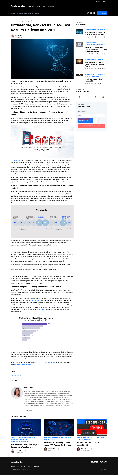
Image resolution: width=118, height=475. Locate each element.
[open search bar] (94, 13)
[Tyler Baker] (12, 451)
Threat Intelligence (49, 439)
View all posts (29, 410)
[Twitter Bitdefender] (87, 97)
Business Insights (33, 13)
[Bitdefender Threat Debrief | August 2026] (92, 427)
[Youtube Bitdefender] (103, 97)
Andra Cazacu (18, 35)
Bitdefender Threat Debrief (92, 76)
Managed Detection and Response (20, 441)
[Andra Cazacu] (12, 36)
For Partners (51, 6)
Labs (25, 13)
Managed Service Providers (18, 439)
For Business (41, 6)
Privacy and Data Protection (27, 437)
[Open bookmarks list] (91, 13)
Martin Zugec (51, 448)
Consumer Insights (17, 13)
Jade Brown (84, 448)
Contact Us (36, 466)
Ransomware (100, 59)
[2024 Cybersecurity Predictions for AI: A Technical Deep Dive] (79, 33)
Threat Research (101, 29)
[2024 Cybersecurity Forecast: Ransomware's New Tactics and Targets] (79, 64)
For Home (31, 6)
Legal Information (15, 466)
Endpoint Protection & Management (95, 44)
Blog (104, 1)
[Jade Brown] (78, 449)
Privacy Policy (26, 466)
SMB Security (14, 437)
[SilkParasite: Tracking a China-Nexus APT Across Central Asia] (59, 427)
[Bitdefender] (18, 6)
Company (98, 1)
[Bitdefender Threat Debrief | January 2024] (79, 79)
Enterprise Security (90, 29)
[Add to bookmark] (31, 21)
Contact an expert (102, 13)
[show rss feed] (88, 13)
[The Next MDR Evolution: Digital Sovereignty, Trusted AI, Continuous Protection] (26, 427)
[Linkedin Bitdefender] (95, 97)
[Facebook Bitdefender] (80, 97)
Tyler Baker (18, 450)
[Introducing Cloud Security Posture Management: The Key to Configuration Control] (79, 48)
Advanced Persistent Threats (62, 437)
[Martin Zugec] (45, 449)
